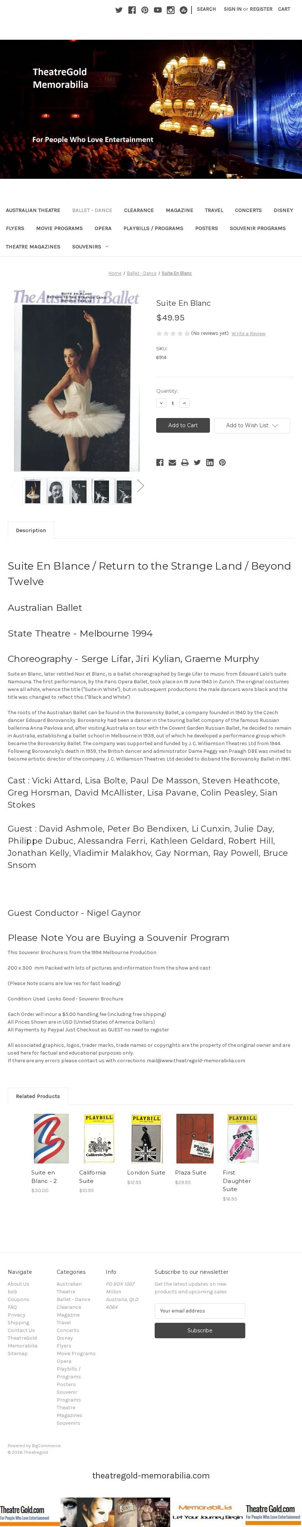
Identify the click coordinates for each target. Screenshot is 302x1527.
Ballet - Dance (92, 210)
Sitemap (18, 1353)
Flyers (15, 228)
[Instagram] (171, 10)
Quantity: (167, 391)
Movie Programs (59, 228)
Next (140, 485)
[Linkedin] (210, 462)
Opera (103, 228)
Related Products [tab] (38, 1096)
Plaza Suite (191, 1172)
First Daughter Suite (237, 1181)
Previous (13, 485)
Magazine (179, 210)
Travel (214, 210)
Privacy (16, 1315)
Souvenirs (86, 246)
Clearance (139, 210)
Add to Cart (51, 1147)
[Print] (185, 462)
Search (206, 9)
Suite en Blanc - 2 (44, 1176)
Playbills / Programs (153, 228)
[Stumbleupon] (183, 10)
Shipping (18, 1322)
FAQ (12, 1307)
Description (31, 530)
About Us (18, 1284)
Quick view (51, 1129)
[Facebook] (132, 10)
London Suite (146, 1172)
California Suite (92, 1176)
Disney (283, 210)
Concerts (248, 210)
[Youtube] (158, 10)
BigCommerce (46, 1445)
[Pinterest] (145, 10)
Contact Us (21, 1330)
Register (261, 9)
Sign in (233, 9)
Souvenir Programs (258, 228)
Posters (206, 228)
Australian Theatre (33, 210)
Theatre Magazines (33, 246)
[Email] (172, 462)
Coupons (18, 1299)
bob (12, 1292)
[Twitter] (119, 10)
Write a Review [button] (249, 333)
